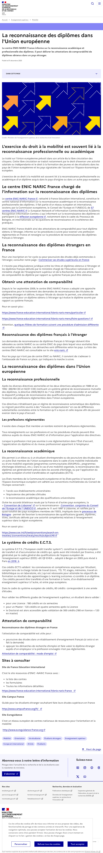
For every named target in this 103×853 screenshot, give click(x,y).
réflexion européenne (31, 216)
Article (30, 744)
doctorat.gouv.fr (34, 791)
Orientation (20, 738)
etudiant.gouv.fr (8, 791)
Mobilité (35, 20)
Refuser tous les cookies (49, 844)
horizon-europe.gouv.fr (36, 795)
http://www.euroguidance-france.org (23, 730)
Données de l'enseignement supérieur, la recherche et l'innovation (62, 797)
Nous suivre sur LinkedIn (77, 767)
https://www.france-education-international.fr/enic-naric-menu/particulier (42, 312)
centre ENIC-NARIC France (20, 198)
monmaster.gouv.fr (9, 799)
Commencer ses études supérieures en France (64, 260)
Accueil (5, 20)
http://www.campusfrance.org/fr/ (21, 709)
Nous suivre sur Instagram (84, 767)
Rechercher (92, 3)
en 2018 (12, 561)
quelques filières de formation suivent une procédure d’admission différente (56, 324)
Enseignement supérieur (20, 20)
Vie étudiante (34, 738)
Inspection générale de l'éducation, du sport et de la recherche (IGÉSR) (88, 793)
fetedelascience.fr (34, 799)
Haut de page (93, 749)
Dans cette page (13, 74)
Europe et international (14, 744)
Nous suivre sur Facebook (91, 767)
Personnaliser (21, 844)
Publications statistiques (61, 791)
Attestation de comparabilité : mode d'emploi (28, 653)
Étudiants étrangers (52, 738)
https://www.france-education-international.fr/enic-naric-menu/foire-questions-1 (46, 318)
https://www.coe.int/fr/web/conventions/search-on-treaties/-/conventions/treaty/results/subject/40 (30, 534)
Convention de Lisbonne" (18, 505)
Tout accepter (77, 844)
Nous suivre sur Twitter (77, 776)
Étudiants (41, 744)
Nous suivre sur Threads (98, 767)
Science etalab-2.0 (91, 851)
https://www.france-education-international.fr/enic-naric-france (37, 690)
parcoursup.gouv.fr (9, 795)
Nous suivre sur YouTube (84, 776)
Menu (99, 3)
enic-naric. (60, 350)
